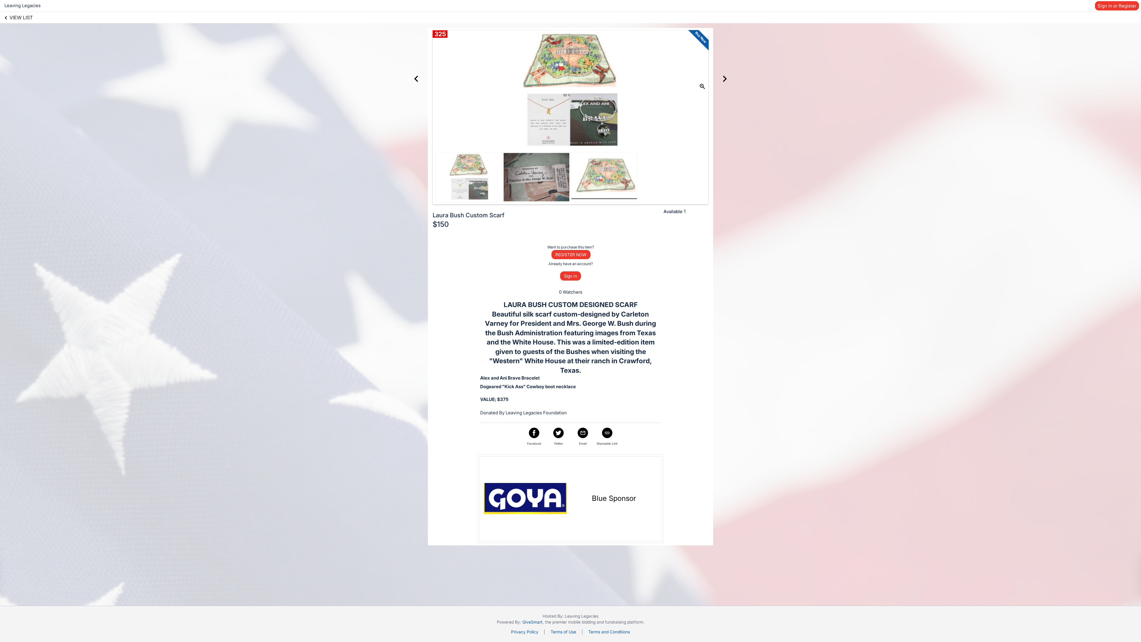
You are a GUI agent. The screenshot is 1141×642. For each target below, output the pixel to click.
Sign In (570, 275)
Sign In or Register (1117, 6)
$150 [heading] (441, 224)
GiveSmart (532, 621)
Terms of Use (563, 631)
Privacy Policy (524, 631)
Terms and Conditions (609, 631)
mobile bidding (581, 621)
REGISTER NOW (571, 254)
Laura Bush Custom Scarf (468, 215)
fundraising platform (624, 621)
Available (673, 211)
